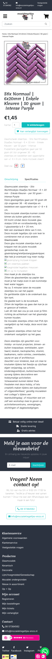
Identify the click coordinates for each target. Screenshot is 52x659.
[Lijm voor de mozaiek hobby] (16, 263)
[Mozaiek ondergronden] (16, 270)
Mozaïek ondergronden (14, 579)
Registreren (8, 599)
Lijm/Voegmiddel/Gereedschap (18, 574)
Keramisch (7, 565)
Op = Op (6, 588)
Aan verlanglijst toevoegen (34, 131)
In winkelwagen (35, 125)
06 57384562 (7, 4)
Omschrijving (11, 179)
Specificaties (31, 179)
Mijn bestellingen (11, 603)
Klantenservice (9, 542)
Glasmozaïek (9, 560)
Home (4, 34)
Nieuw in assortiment (13, 584)
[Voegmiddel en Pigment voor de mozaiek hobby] (21, 267)
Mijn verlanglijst (10, 613)
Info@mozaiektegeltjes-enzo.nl (25, 6)
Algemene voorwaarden (14, 538)
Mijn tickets (8, 608)
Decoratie (7, 570)
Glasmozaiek (11, 240)
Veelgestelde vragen (42, 4)
